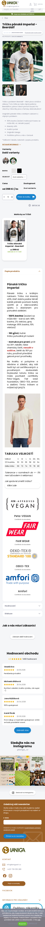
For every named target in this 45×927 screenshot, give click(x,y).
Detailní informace (10, 144)
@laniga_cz (22, 749)
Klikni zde (11, 485)
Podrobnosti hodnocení (33, 33)
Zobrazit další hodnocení (22, 637)
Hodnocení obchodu (22, 653)
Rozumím (22, 924)
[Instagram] (10, 875)
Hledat (39, 9)
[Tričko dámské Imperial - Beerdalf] (5, 161)
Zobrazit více (22, 730)
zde (39, 920)
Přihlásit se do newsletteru (15, 836)
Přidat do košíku (24, 197)
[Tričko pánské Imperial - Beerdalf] (13, 161)
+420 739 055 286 (14, 869)
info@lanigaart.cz (14, 864)
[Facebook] (4, 875)
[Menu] (32, 10)
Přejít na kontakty (14, 883)
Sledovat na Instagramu (24, 793)
